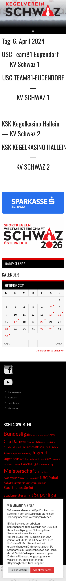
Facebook (13, 402)
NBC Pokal (49, 477)
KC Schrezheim (27, 459)
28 (50, 329)
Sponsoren (19, 482)
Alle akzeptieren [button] (42, 569)
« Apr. (7, 343)
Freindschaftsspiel (12, 447)
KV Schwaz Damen (12, 464)
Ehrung (30, 442)
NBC (37, 478)
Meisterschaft (20, 471)
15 (59, 314)
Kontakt (12, 397)
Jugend (39, 452)
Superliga (45, 494)
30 (6, 336)
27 (41, 329)
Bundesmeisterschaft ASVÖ (42, 435)
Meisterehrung (46, 464)
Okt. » (59, 343)
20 (41, 321)
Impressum (14, 392)
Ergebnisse (44, 442)
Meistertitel (42, 472)
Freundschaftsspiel (33, 446)
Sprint (28, 488)
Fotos (52, 442)
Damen (19, 441)
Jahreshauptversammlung (17, 453)
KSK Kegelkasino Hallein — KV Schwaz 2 (30, 128)
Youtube (13, 408)
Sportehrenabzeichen (36, 483)
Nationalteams (28, 478)
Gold (48, 447)
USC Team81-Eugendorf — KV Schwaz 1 (30, 59)
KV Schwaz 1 (40, 459)
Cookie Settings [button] (18, 569)
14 (50, 314)
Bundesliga (16, 434)
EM (36, 442)
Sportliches (14, 487)
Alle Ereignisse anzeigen (50, 350)
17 (15, 321)
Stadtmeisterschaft (18, 495)
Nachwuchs (12, 478)
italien (55, 447)
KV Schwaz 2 (53, 459)
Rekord (8, 482)
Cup (7, 441)
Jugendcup (12, 459)
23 (6, 329)
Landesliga (29, 464)
